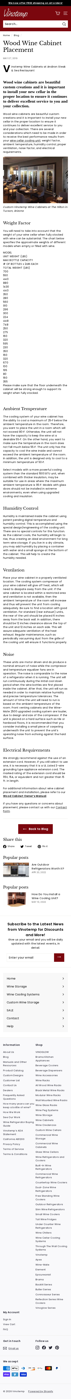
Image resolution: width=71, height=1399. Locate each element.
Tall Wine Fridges (46, 1219)
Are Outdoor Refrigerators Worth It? (48, 867)
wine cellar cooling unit (25, 140)
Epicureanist (43, 1274)
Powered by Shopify (40, 1391)
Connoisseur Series (48, 1294)
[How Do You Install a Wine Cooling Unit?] (16, 899)
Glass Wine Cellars (47, 1152)
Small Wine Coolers (48, 1214)
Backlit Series (44, 1284)
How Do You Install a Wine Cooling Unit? (46, 896)
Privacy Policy (11, 1144)
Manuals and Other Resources (15, 1063)
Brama (40, 1279)
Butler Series (43, 1289)
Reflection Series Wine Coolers (49, 1301)
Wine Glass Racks (46, 1105)
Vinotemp (42, 1254)
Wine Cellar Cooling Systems (48, 1239)
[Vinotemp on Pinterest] (57, 1348)
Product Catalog (13, 1070)
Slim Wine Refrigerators (50, 1209)
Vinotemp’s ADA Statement (13, 1132)
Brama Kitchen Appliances (45, 1058)
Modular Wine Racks (48, 1095)
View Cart (9, 1324)
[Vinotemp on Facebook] (44, 1348)
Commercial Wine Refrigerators (47, 1175)
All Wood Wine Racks (49, 1085)
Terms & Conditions (15, 1154)
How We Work (11, 1112)
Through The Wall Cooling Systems (51, 1248)
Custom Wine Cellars (49, 1130)
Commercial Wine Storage (47, 1136)
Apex (39, 1259)
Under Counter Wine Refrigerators (48, 1226)
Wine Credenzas (46, 1125)
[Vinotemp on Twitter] (50, 1348)
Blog (16, 35)
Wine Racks (43, 1080)
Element (41, 1269)
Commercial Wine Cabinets (47, 1145)
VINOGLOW (42, 1052)
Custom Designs (13, 1075)
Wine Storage (44, 1115)
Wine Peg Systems (47, 1110)
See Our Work (11, 1117)
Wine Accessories (47, 1075)
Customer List (11, 1080)
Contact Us (10, 1085)
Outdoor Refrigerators (49, 1204)
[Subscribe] (59, 957)
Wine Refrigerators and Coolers (50, 1158)
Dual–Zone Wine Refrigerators (46, 1189)
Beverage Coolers (47, 1065)
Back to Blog (38, 829)
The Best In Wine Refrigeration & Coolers (35, 3)
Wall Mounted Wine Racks (51, 1100)
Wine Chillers (44, 1232)
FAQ (5, 1329)
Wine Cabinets (45, 1120)
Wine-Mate (42, 1264)
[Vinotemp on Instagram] (37, 1348)
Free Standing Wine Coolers (48, 1197)
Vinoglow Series (46, 1308)
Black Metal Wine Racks (50, 1090)
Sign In (7, 1319)
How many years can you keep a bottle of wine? (18, 1105)
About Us (8, 1052)
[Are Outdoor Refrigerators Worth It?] (16, 870)
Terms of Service (13, 1149)
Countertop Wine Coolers (51, 1182)
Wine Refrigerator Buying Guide (18, 1123)
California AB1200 (13, 1139)
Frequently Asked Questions (14, 1097)
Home (6, 35)
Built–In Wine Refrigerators (44, 1167)
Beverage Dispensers (49, 1070)
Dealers (8, 1090)
